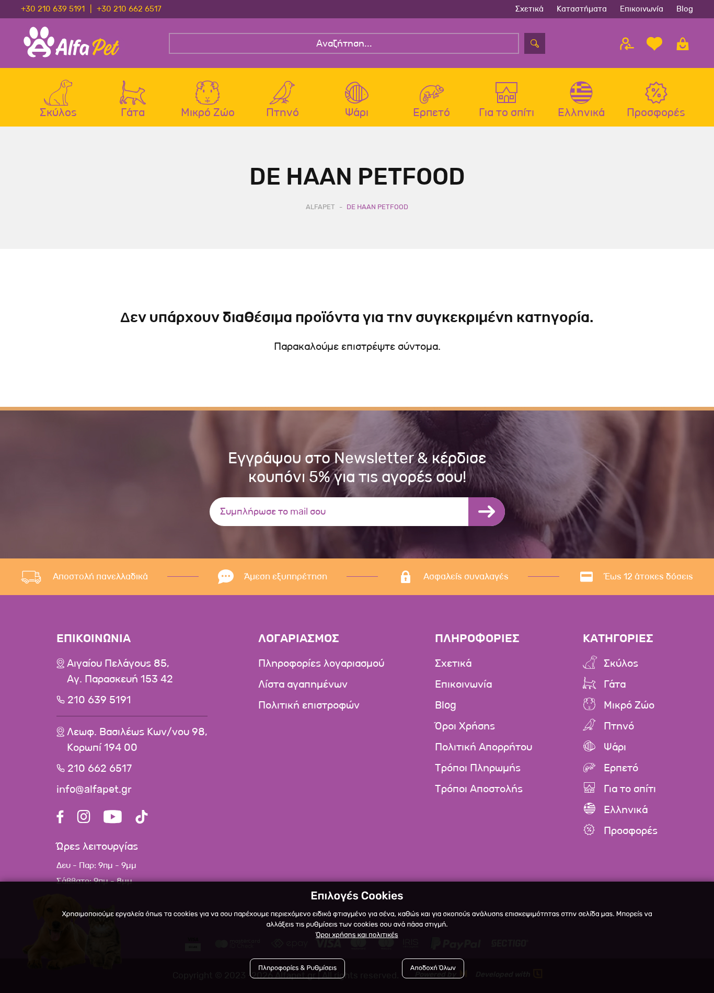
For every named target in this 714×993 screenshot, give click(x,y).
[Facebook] (60, 818)
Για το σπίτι (630, 789)
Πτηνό (619, 726)
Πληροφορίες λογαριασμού (321, 663)
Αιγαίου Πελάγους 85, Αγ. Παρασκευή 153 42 (120, 671)
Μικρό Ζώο (629, 705)
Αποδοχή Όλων (433, 968)
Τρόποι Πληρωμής (478, 768)
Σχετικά (529, 9)
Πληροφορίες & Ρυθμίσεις (297, 968)
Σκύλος (621, 663)
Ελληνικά (626, 810)
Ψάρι (615, 747)
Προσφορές (631, 831)
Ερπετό (621, 768)
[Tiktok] (141, 818)
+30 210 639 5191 (53, 9)
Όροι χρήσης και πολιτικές (357, 935)
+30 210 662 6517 (129, 9)
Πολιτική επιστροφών (309, 705)
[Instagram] (83, 818)
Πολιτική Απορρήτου (483, 747)
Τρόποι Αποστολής (479, 789)
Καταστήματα (582, 9)
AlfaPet (320, 206)
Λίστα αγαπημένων (303, 684)
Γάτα (615, 684)
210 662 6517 (99, 768)
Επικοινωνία (641, 9)
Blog (684, 9)
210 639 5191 (99, 700)
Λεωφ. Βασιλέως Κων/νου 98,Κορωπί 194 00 (137, 740)
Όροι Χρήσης (465, 726)
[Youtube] (112, 818)
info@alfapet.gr (94, 789)
